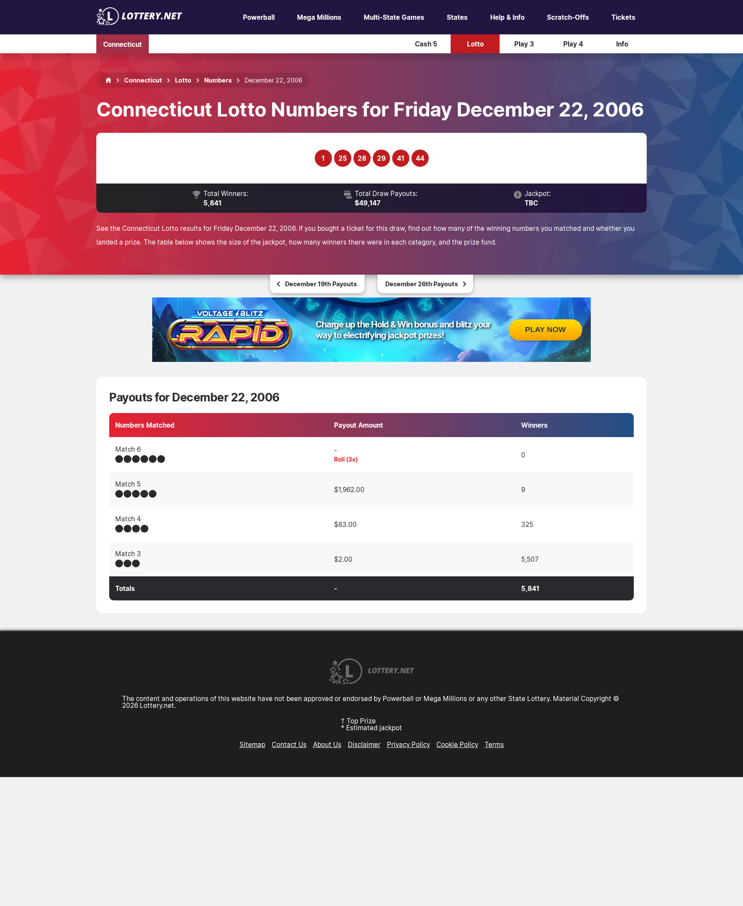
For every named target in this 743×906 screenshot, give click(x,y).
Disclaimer (364, 744)
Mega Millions (319, 17)
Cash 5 (426, 44)
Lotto (475, 44)
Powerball (259, 17)
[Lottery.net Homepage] (108, 80)
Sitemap (252, 744)
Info (622, 44)
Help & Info (507, 17)
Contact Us (289, 744)
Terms (494, 744)
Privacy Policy (408, 744)
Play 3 (524, 44)
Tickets (623, 17)
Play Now (545, 329)
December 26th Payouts (421, 284)
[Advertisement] (371, 841)
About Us (327, 744)
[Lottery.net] (139, 22)
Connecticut (122, 44)
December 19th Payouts (321, 284)
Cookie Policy (457, 744)
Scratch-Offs (568, 17)
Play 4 (573, 44)
